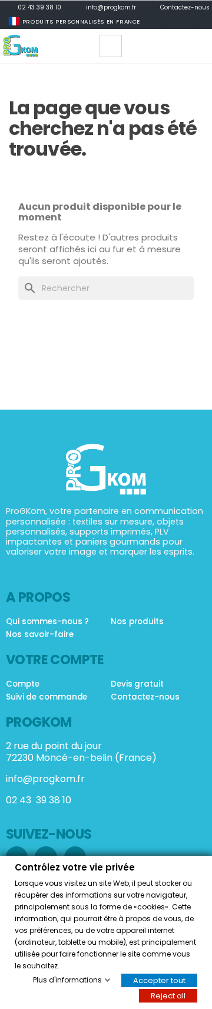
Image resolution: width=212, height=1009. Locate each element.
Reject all (168, 995)
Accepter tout (159, 979)
